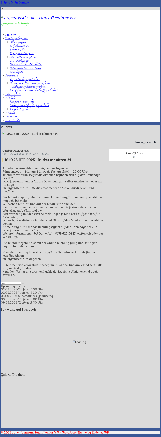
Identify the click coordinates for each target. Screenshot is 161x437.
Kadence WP (100, 432)
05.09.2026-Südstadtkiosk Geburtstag (27, 296)
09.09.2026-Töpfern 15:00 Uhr (22, 299)
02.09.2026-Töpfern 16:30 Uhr (22, 293)
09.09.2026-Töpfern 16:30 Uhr (22, 302)
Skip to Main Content (15, 2)
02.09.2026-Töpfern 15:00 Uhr (22, 289)
